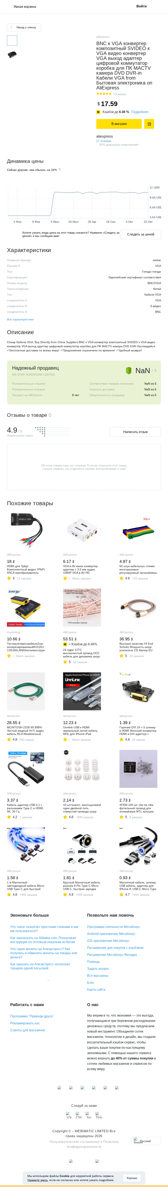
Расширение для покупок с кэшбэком (115, 947)
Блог (90, 982)
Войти (141, 6)
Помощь (93, 961)
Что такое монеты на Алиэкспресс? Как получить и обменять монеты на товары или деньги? (43, 953)
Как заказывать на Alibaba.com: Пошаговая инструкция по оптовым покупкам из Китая (43, 940)
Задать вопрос (98, 968)
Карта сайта (96, 989)
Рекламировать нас (25, 1023)
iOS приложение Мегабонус (108, 941)
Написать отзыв (135, 432)
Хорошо (132, 1178)
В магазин (119, 124)
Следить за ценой (140, 234)
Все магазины (97, 975)
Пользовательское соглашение (75, 1142)
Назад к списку (26, 27)
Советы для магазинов (27, 1030)
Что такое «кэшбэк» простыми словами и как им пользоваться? (44, 929)
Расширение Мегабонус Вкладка (112, 954)
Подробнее (140, 112)
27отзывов (103, 141)
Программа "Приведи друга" (32, 1016)
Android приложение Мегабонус (111, 934)
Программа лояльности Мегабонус (113, 927)
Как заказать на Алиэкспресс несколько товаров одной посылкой (40, 966)
